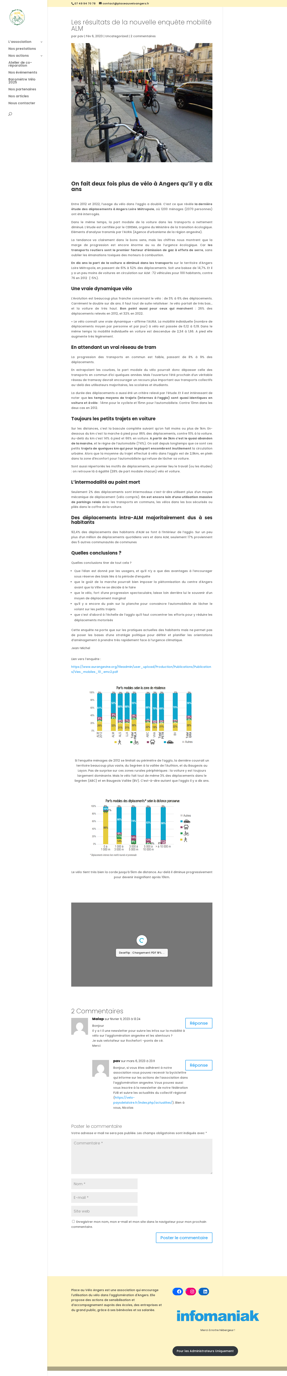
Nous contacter (21, 103)
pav (80, 36)
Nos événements (22, 73)
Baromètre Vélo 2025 (22, 81)
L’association (19, 42)
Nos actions (18, 56)
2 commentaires (143, 36)
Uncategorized (116, 36)
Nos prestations (22, 49)
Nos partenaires (22, 90)
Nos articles (18, 97)
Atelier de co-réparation (20, 64)
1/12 (117, 1007)
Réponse (199, 1050)
